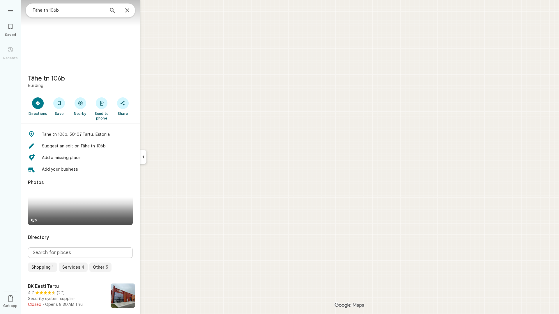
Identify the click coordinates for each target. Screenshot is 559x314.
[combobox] (68, 10)
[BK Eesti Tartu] (80, 296)
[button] (80, 134)
